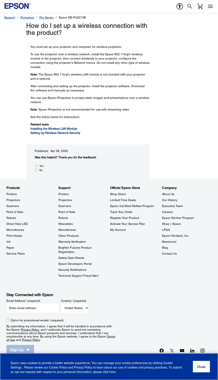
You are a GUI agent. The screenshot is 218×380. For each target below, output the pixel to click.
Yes (41, 165)
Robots (11, 218)
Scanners (12, 206)
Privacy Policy (30, 329)
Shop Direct (118, 194)
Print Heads (14, 235)
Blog (165, 247)
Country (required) (73, 300)
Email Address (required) (23, 300)
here (112, 372)
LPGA (166, 229)
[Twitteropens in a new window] (172, 350)
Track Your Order (121, 212)
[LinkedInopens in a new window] (192, 350)
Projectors (27, 17)
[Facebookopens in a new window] (161, 350)
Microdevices (15, 229)
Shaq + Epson (171, 223)
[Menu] (210, 6)
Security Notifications (72, 269)
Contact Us (169, 253)
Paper (10, 247)
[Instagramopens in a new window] (202, 350)
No (41, 170)
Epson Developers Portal (75, 263)
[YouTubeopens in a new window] (182, 350)
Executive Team (172, 206)
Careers (167, 212)
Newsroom (169, 241)
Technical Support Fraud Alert (78, 275)
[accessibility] (179, 6)
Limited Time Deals (123, 200)
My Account (118, 229)
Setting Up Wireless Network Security (55, 133)
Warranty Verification (72, 241)
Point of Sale (14, 212)
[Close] (201, 366)
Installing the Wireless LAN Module (53, 128)
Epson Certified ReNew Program (132, 206)
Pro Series (46, 17)
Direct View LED (17, 223)
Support (9, 17)
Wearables (65, 223)
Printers (11, 194)
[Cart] (200, 6)
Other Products (68, 235)
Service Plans (15, 253)
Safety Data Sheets (71, 257)
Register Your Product (124, 218)
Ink (8, 241)
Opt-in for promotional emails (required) (37, 320)
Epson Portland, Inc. (175, 235)
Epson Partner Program (178, 218)
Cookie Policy (58, 367)
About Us (168, 194)
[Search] (189, 6)
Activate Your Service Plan (127, 223)
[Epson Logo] (17, 6)
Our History (169, 200)
